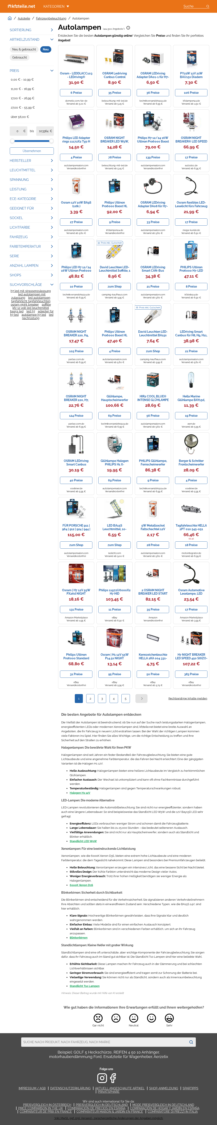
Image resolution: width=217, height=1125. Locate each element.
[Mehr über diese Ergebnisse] (128, 28)
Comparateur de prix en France (46, 1111)
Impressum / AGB (32, 1088)
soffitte (46, 304)
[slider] (12, 140)
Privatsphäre (109, 1091)
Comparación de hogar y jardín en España (164, 1108)
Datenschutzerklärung (70, 1088)
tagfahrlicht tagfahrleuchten (30, 301)
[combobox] (103, 1042)
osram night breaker (25, 304)
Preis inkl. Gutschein (111, 243)
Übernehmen (32, 151)
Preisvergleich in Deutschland (102, 1105)
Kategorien (53, 6)
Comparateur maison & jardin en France (110, 1111)
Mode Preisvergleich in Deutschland (163, 1105)
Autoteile (24, 18)
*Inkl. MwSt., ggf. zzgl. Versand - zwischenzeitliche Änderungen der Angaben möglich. (108, 1118)
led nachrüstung (37, 316)
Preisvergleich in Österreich (47, 1105)
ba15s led (17, 311)
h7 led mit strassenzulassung (31, 291)
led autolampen (39, 297)
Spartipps (190, 1088)
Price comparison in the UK (40, 1108)
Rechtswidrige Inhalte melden (187, 698)
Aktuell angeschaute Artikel (120, 1088)
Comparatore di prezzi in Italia (173, 1111)
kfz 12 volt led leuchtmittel (31, 308)
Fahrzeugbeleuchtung (51, 18)
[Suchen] (191, 1042)
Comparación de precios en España (96, 1108)
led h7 (30, 311)
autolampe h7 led (34, 314)
